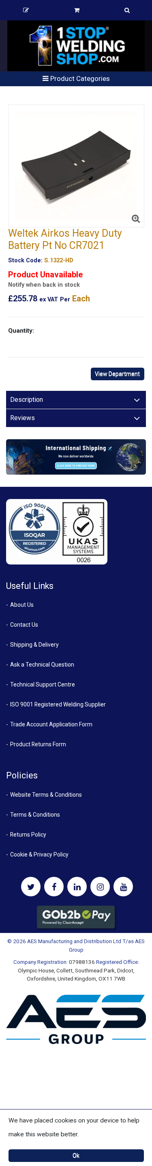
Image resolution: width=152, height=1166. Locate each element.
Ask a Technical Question (42, 664)
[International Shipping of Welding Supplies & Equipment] (76, 456)
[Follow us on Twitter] (31, 886)
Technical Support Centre (42, 684)
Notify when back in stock (44, 284)
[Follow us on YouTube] (123, 886)
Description (26, 399)
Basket (77, 10)
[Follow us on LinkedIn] (77, 886)
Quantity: (21, 330)
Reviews (22, 418)
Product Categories (79, 78)
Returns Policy (28, 834)
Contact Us (24, 624)
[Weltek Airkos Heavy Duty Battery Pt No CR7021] (76, 166)
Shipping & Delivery (34, 644)
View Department (117, 374)
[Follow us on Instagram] (100, 886)
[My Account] (26, 10)
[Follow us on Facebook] (54, 886)
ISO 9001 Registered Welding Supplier (58, 704)
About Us (22, 605)
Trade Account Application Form (51, 724)
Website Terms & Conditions (46, 794)
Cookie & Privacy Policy (39, 854)
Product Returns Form (38, 744)
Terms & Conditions (35, 814)
